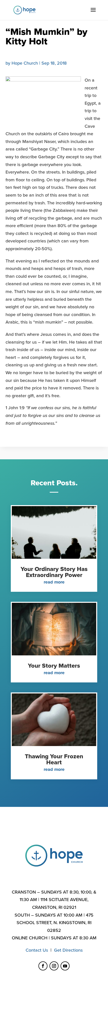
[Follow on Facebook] (42, 965)
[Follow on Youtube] (65, 965)
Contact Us (37, 950)
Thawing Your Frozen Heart (54, 759)
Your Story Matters (54, 665)
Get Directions (68, 950)
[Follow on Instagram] (54, 965)
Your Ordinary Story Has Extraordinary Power (54, 572)
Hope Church (25, 63)
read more (54, 582)
